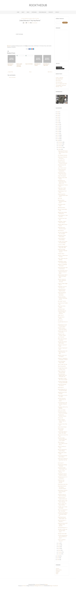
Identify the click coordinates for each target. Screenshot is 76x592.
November (60, 143)
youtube (37, 18)
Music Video (32, 18)
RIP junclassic (58, 80)
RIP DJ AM (60, 198)
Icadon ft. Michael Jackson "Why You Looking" (62, 421)
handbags (58, 571)
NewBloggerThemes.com (39, 585)
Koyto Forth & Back (29, 63)
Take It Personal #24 (62, 366)
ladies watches (59, 569)
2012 (58, 135)
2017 (58, 126)
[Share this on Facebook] (29, 49)
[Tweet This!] (30, 49)
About (23, 12)
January (59, 553)
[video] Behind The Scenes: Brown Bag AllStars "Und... (62, 182)
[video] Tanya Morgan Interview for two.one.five (62, 294)
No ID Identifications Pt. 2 (62, 527)
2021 (58, 119)
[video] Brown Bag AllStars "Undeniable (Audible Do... (63, 514)
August (59, 149)
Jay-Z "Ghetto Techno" (62, 167)
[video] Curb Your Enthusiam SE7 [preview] (61, 481)
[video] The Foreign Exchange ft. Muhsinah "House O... (62, 250)
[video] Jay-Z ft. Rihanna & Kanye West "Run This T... (62, 460)
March (59, 550)
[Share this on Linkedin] (33, 49)
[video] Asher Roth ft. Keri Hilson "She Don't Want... (62, 352)
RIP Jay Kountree (59, 82)
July (59, 543)
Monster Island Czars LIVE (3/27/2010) (19, 65)
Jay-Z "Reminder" (61, 337)
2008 (58, 556)
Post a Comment (12, 77)
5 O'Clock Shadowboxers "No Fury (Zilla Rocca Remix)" (62, 536)
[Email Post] (8, 51)
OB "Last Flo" (60, 320)
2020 (58, 120)
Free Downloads (42, 12)
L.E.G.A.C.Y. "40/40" (61, 244)
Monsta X (27, 18)
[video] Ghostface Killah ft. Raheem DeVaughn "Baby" (63, 276)
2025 (58, 113)
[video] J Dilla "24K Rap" (62, 427)
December (60, 142)
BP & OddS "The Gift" (62, 301)
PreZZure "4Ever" (61, 253)
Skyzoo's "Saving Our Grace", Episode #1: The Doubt (62, 280)
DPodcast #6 (60, 417)
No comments (34, 22)
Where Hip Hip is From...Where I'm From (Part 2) (62, 443)
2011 (58, 136)
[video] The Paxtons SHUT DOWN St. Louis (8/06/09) (63, 524)
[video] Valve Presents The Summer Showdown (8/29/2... (62, 487)
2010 (58, 138)
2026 (58, 111)
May (59, 546)
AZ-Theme (24, 585)
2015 (58, 129)
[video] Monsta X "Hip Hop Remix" (30, 20)
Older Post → (50, 71)
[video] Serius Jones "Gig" (63, 484)
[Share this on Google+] (32, 49)
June (59, 544)
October (59, 145)
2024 (58, 115)
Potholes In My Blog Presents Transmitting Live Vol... (62, 298)
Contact (57, 12)
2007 (58, 557)
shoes (57, 573)
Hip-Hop (23, 18)
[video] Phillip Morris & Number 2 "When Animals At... (62, 312)
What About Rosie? (61, 207)
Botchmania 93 (61, 230)
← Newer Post (10, 71)
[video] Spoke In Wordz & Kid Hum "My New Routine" (62, 491)
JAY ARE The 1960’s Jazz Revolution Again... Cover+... (62, 530)
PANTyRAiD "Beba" (61, 309)
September (60, 147)
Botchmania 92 (61, 387)
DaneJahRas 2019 (61, 160)
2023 (58, 117)
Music (28, 12)
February (60, 552)
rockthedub (38, 5)
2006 (58, 559)
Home (18, 12)
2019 (58, 122)
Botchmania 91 (61, 463)
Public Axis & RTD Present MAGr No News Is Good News (63, 152)
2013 (58, 133)
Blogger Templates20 (54, 585)
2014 (58, 131)
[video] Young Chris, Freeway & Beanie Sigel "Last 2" (63, 195)
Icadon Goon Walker (61, 410)
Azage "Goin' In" (61, 315)
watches (57, 568)
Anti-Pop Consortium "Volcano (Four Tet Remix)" (62, 399)
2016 (58, 128)
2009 (58, 140)
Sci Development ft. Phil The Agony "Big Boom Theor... (62, 404)
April (59, 548)
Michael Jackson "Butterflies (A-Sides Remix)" (62, 201)
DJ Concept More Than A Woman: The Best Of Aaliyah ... (62, 272)
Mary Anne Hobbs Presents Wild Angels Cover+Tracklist (62, 439)
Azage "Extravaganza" (62, 175)
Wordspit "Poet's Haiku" (62, 533)
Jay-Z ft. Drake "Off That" (62, 364)
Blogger (46, 584)
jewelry (57, 572)
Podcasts (51, 12)
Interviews (34, 12)
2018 (58, 124)
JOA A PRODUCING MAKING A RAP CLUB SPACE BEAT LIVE (62, 375)
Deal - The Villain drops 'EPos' (61, 83)
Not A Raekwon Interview (62, 155)
